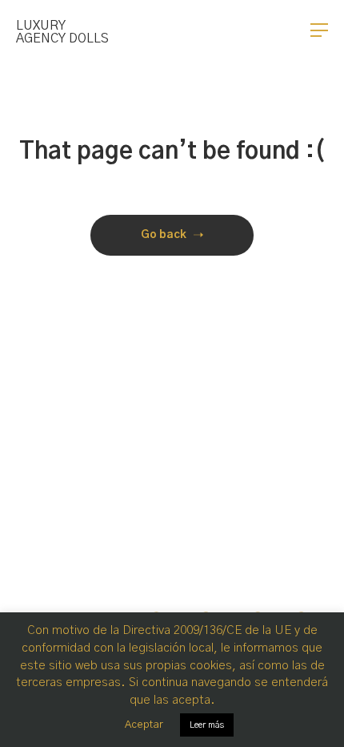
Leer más (207, 725)
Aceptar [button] (144, 725)
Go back (163, 234)
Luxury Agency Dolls (62, 32)
